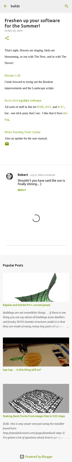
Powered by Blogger (38, 456)
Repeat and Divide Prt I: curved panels (26, 305)
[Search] (66, 6)
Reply (22, 190)
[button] (7, 38)
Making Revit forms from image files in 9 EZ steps (34, 416)
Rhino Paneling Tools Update (23, 132)
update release (23, 100)
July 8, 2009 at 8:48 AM (42, 175)
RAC (61, 106)
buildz (15, 6)
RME (40, 106)
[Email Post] (7, 145)
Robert (23, 174)
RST (48, 106)
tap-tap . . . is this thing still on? (22, 369)
